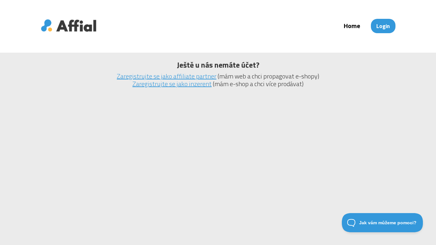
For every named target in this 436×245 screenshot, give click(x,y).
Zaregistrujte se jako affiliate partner (166, 76)
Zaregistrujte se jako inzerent (172, 84)
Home (352, 26)
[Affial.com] (69, 36)
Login (383, 26)
